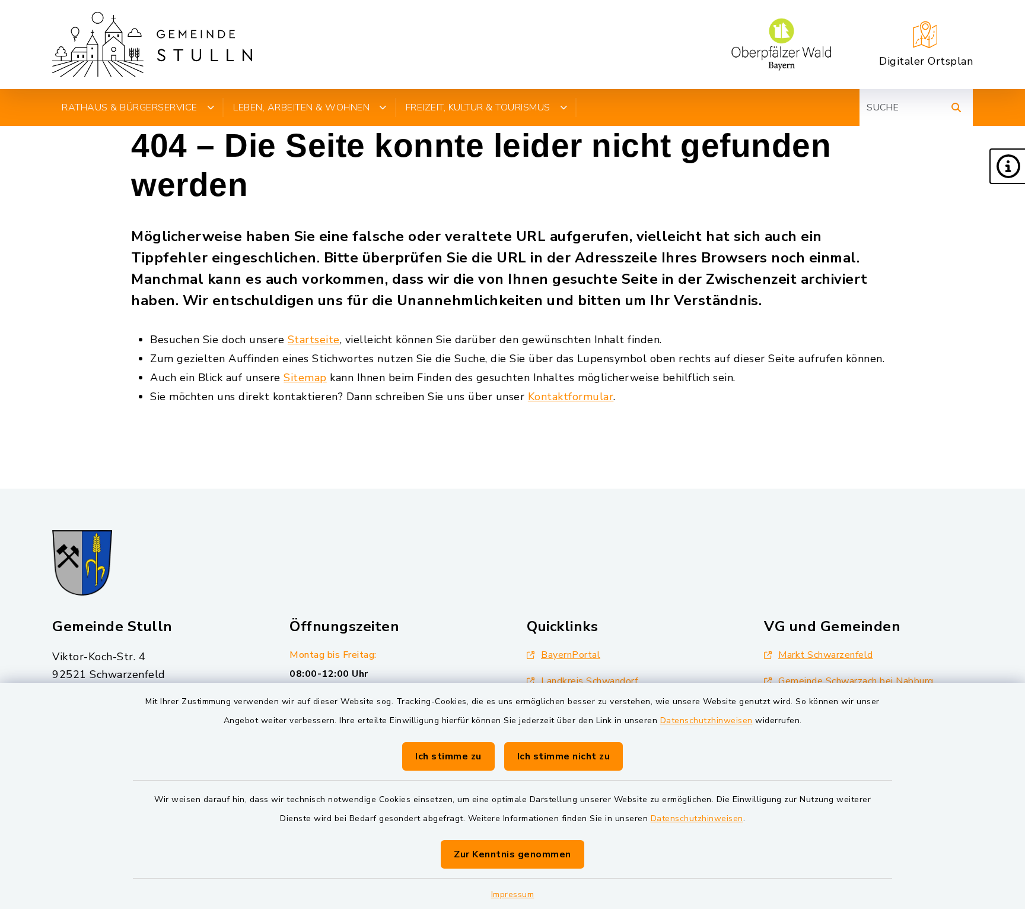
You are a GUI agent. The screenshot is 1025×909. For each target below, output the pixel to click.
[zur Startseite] (152, 44)
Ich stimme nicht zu (563, 756)
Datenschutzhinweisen (706, 720)
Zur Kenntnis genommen (512, 854)
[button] (1007, 166)
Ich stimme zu (448, 756)
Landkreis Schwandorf (589, 681)
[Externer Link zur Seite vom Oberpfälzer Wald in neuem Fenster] (781, 44)
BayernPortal (570, 654)
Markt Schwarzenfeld (825, 654)
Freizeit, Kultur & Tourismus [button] (478, 107)
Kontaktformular (571, 396)
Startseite (314, 339)
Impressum (512, 894)
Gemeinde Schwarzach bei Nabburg (856, 681)
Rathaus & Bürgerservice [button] (130, 107)
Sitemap (305, 377)
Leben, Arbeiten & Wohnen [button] (301, 107)
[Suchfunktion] (956, 107)
